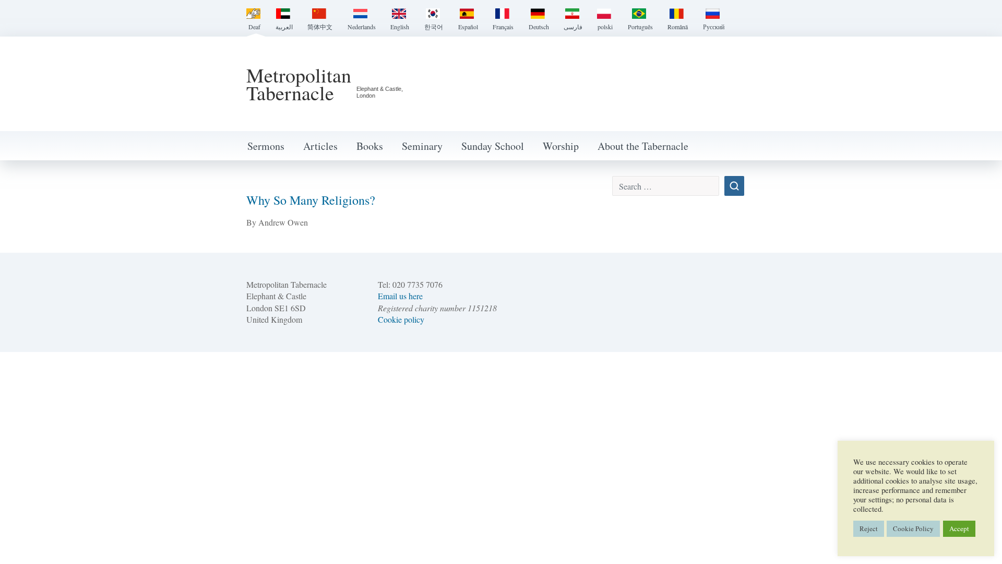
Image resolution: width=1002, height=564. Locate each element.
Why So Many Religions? (310, 200)
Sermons (265, 146)
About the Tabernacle (643, 146)
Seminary (422, 146)
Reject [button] (869, 528)
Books (369, 146)
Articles (320, 146)
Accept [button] (959, 528)
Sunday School (492, 146)
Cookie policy (401, 319)
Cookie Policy (913, 528)
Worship (561, 146)
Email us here (400, 295)
